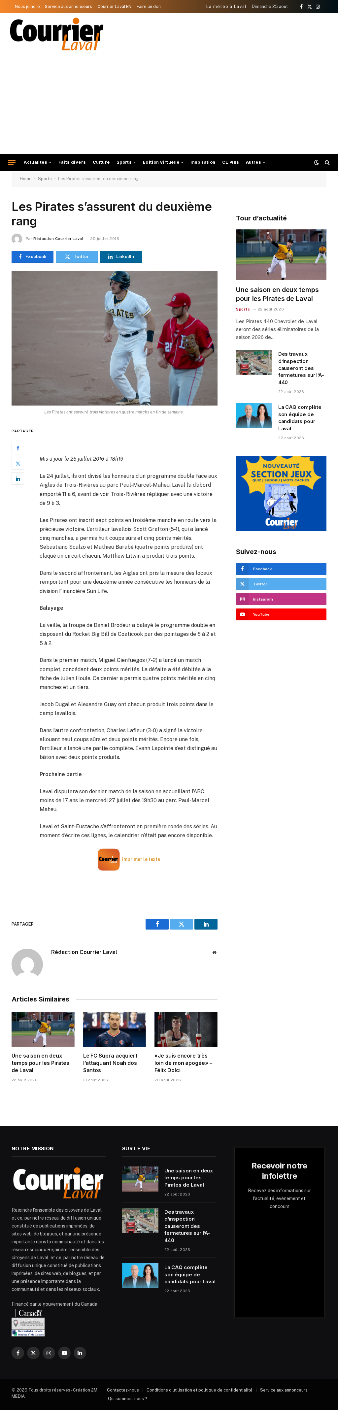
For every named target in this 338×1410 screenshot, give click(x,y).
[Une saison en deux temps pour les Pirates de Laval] (43, 1029)
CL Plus (230, 162)
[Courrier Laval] (56, 34)
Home (26, 178)
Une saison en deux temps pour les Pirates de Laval (40, 1062)
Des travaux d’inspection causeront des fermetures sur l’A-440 (301, 368)
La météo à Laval (226, 6)
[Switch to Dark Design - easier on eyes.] (317, 162)
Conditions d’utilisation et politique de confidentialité (200, 1390)
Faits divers (72, 162)
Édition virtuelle (161, 162)
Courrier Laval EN (114, 6)
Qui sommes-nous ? (127, 1398)
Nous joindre (27, 6)
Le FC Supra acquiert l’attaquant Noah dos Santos (110, 1062)
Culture (101, 162)
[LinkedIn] (18, 478)
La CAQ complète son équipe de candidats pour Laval (299, 417)
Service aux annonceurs (68, 6)
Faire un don (149, 6)
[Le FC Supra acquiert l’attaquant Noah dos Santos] (114, 1029)
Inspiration (202, 162)
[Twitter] (18, 463)
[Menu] (12, 162)
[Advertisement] (169, 104)
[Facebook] (18, 448)
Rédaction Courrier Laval (58, 238)
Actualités (35, 162)
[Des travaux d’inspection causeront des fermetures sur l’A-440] (254, 362)
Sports (124, 162)
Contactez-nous (123, 1390)
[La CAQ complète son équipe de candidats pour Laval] (254, 415)
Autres (253, 162)
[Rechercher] (326, 162)
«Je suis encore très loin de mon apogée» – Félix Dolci (183, 1062)
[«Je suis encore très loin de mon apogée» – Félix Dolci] (186, 1029)
